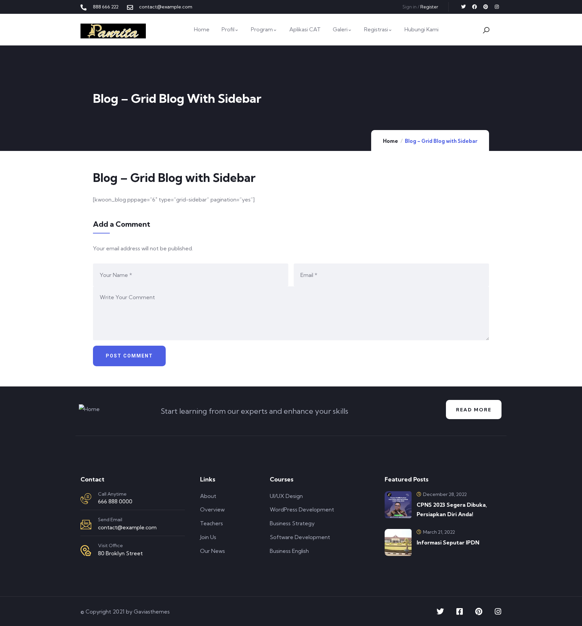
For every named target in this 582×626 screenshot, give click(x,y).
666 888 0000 (115, 501)
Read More (473, 410)
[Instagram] (497, 6)
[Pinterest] (485, 6)
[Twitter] (463, 6)
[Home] (113, 31)
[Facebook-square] (459, 611)
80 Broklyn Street (120, 553)
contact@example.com (127, 527)
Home (390, 141)
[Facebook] (474, 6)
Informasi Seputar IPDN (448, 542)
